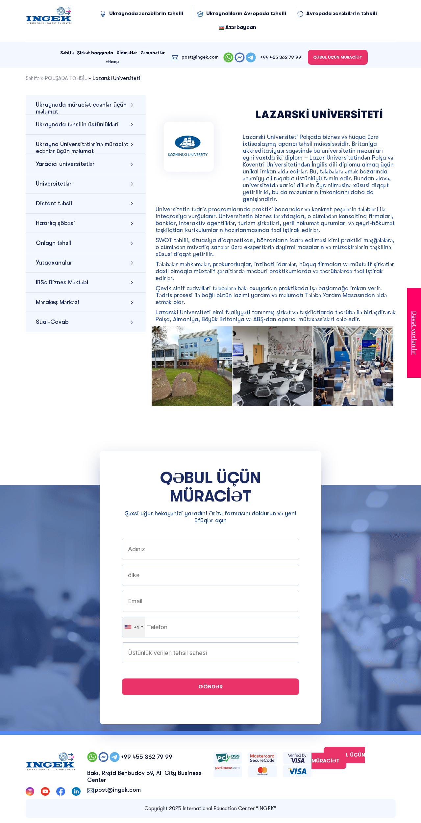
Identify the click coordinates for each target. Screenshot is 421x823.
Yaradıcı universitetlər (65, 164)
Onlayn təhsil (53, 243)
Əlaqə (112, 61)
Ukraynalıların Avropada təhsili (246, 13)
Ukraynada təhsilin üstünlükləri (77, 124)
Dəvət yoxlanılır (414, 333)
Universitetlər (54, 183)
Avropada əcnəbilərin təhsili (341, 13)
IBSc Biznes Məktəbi (62, 282)
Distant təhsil (54, 203)
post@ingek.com (200, 57)
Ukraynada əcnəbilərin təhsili (146, 13)
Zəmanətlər (152, 52)
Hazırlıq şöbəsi (55, 223)
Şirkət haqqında (95, 52)
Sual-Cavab (52, 322)
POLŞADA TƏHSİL (66, 78)
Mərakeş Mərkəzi (57, 302)
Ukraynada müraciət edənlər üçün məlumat (81, 108)
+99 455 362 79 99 (280, 57)
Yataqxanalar (54, 262)
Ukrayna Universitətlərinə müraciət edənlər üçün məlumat (82, 147)
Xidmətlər (126, 52)
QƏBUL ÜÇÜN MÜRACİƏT (337, 57)
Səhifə (67, 52)
